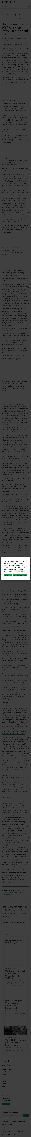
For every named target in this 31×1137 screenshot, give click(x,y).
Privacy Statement (19, 571)
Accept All (8, 575)
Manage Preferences (20, 575)
